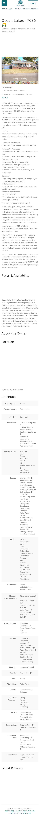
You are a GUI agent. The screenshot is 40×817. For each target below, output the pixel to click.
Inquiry (33, 3)
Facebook (14, 813)
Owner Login (7, 9)
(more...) (5, 98)
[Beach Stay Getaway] (20, 3)
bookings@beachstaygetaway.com (20, 811)
